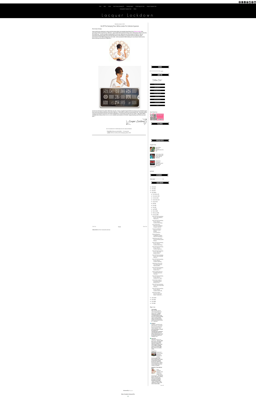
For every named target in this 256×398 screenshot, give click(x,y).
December (155, 194)
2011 (152, 303)
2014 (152, 297)
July (154, 203)
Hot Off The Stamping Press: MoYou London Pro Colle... (157, 277)
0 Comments (126, 131)
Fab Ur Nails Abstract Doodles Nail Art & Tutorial (157, 273)
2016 (152, 190)
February (155, 212)
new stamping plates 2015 (124, 132)
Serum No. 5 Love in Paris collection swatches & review (159, 355)
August (154, 201)
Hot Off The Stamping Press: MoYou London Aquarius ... (157, 248)
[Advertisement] (120, 215)
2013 (152, 299)
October (155, 198)
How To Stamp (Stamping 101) (118, 6)
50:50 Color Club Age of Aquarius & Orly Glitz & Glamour (159, 156)
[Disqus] (119, 153)
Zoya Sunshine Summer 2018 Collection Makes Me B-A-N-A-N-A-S (157, 372)
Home (100, 6)
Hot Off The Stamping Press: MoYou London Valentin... (157, 260)
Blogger (131, 390)
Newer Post (145, 226)
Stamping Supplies (129, 6)
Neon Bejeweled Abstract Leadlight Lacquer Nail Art (157, 226)
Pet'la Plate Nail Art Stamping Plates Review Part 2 (157, 281)
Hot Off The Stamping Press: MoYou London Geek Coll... (157, 289)
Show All (162, 385)
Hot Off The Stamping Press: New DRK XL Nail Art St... (157, 217)
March (154, 211)
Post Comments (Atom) (104, 229)
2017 (152, 188)
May (154, 207)
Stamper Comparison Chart (151, 6)
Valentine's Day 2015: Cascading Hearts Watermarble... (157, 264)
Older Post (94, 226)
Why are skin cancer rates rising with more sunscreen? (156, 312)
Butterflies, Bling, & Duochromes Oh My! (159, 149)
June (154, 205)
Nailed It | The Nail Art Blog (156, 368)
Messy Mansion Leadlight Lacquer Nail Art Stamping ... (157, 235)
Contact (109, 6)
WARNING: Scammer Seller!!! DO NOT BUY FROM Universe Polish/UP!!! (156, 163)
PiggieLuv (153, 351)
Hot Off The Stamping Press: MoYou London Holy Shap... (157, 221)
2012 (152, 301)
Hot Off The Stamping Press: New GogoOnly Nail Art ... (158, 285)
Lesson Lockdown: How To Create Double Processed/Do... (156, 230)
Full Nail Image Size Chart (139, 6)
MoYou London (109, 115)
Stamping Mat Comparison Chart (125, 9)
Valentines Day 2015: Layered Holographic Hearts (158, 239)
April (154, 209)
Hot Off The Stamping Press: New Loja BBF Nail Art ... (157, 256)
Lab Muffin (154, 309)
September (155, 199)
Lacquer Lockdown (128, 15)
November (155, 196)
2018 (152, 187)
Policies (135, 9)
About (105, 6)
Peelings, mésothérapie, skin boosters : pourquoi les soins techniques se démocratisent (156, 326)
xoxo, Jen (153, 338)
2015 (152, 192)
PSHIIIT (153, 323)
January (155, 214)
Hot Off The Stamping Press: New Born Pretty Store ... (157, 269)
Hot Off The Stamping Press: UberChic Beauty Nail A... (157, 252)
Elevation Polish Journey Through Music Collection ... (157, 294)
